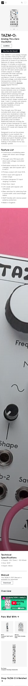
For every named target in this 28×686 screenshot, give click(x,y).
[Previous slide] (10, 29)
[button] (5, 2)
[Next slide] (17, 29)
